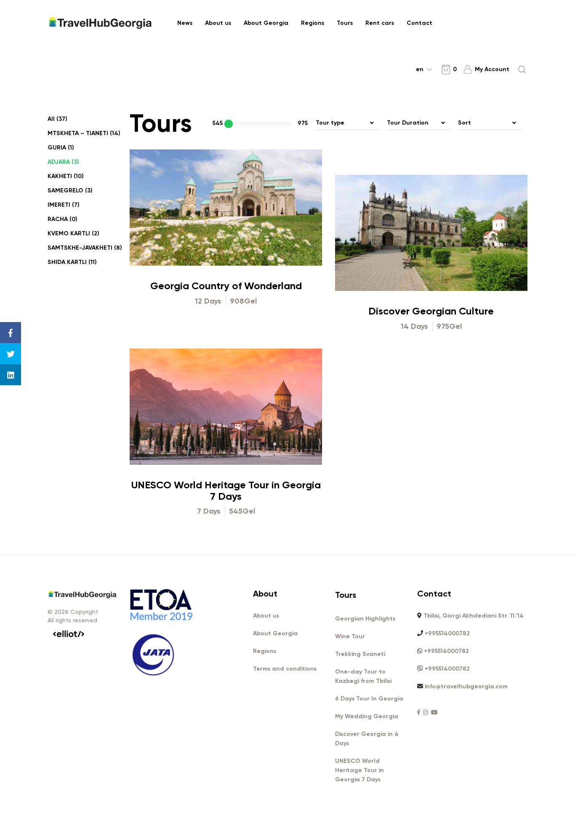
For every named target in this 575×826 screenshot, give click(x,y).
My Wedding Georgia (366, 716)
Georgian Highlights (365, 618)
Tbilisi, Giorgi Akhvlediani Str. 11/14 (473, 615)
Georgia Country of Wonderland (226, 286)
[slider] (228, 124)
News (184, 23)
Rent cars (379, 23)
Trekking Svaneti (360, 654)
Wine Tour (350, 636)
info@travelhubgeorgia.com (466, 686)
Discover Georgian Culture (431, 311)
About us (218, 23)
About (265, 593)
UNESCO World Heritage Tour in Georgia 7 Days (226, 490)
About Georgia (266, 23)
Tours (345, 23)
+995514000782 (447, 633)
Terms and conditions (285, 668)
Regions (312, 23)
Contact (419, 23)
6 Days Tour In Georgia (369, 698)
